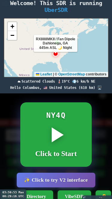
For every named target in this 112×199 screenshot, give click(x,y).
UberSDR (56, 10)
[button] (56, 54)
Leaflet (45, 74)
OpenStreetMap (71, 74)
